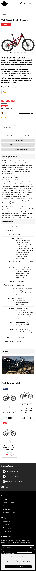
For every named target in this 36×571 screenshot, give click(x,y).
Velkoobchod (7, 509)
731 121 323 (9, 476)
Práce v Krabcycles (9, 512)
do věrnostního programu (26, 113)
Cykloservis (6, 525)
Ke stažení (6, 521)
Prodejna (16, 471)
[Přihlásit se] (31, 548)
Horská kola (15, 9)
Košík (29, 5)
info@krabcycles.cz (11, 481)
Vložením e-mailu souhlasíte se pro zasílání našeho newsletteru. (17, 553)
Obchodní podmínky (9, 506)
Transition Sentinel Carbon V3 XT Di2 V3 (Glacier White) (9, 447)
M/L (5, 91)
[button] (10, 52)
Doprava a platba (8, 503)
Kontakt (19, 481)
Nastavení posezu (8, 531)
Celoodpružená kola (24, 9)
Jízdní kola (8, 9)
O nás (5, 499)
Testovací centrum (9, 528)
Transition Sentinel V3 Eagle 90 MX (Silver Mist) (26, 410)
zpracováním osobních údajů (24, 552)
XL (13, 407)
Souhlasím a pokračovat (18, 567)
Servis (16, 476)
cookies (22, 563)
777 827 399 (9, 471)
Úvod (3, 9)
